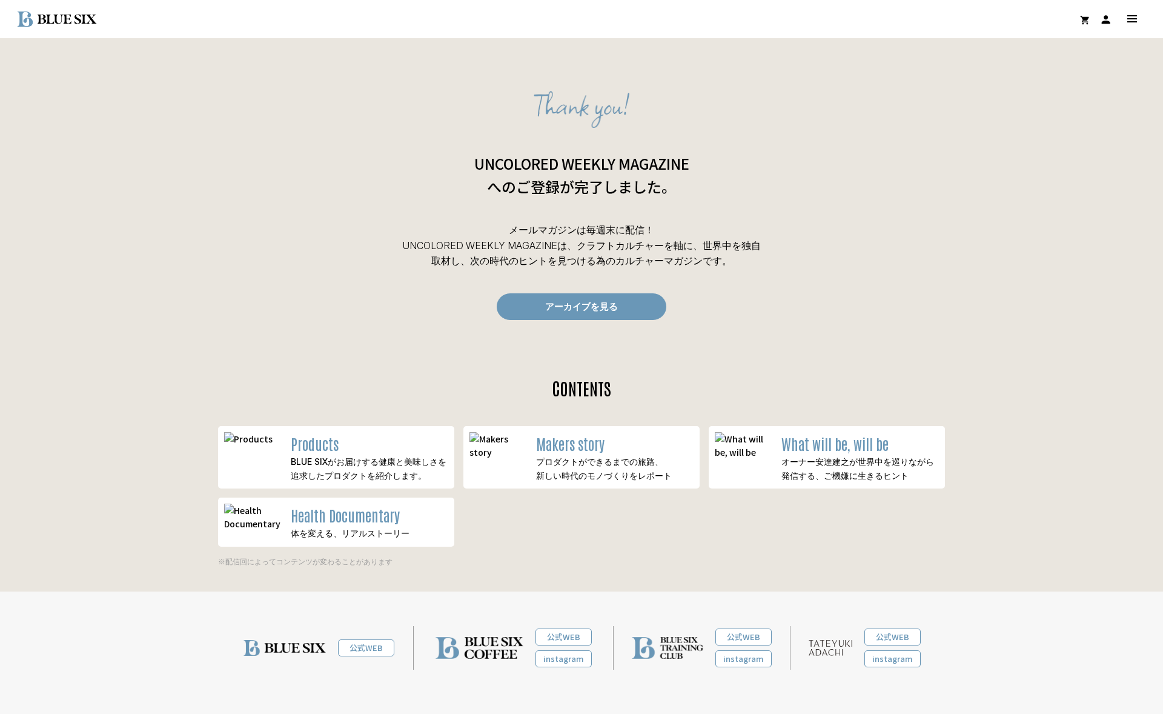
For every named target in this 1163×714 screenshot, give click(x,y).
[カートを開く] (1084, 20)
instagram (563, 658)
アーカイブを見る (581, 306)
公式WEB (366, 647)
